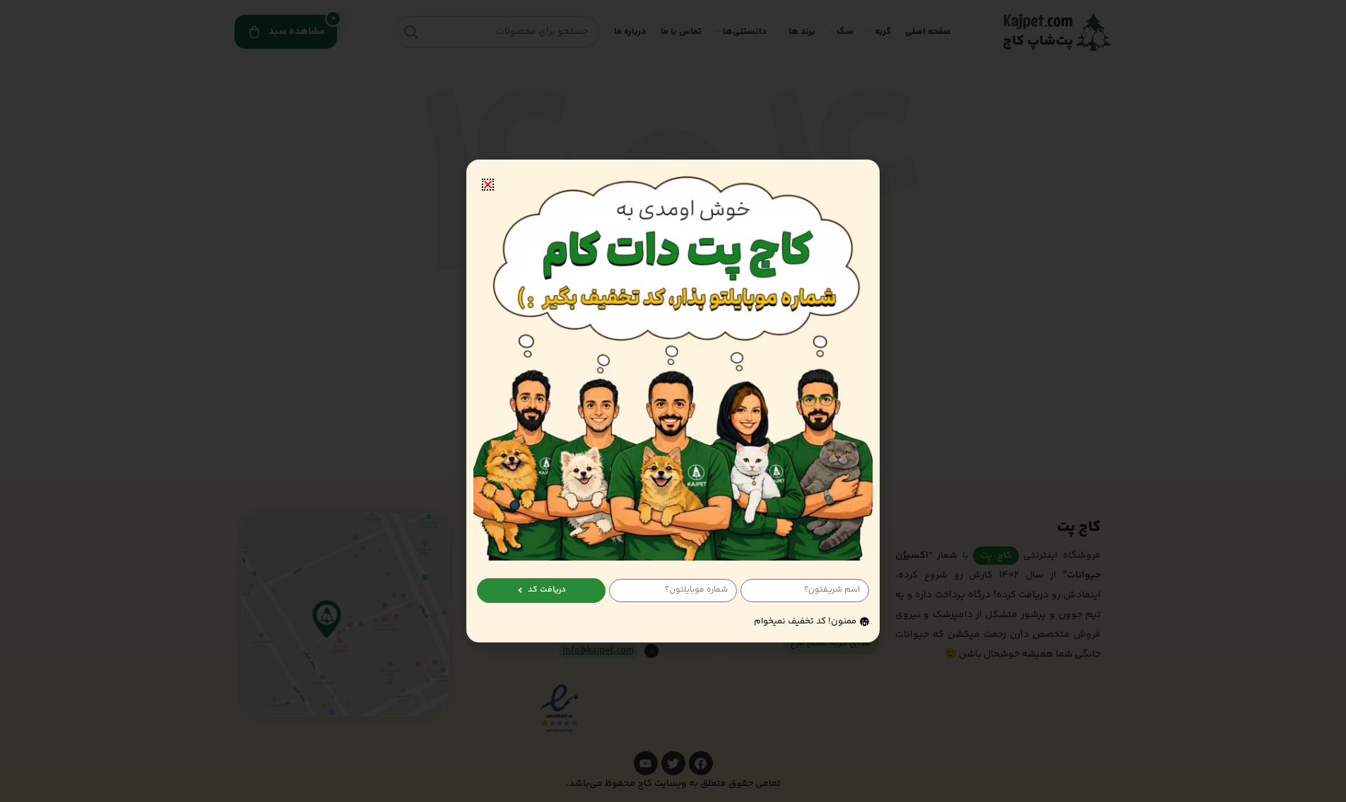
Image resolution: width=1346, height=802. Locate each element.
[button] (488, 184)
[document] (673, 401)
